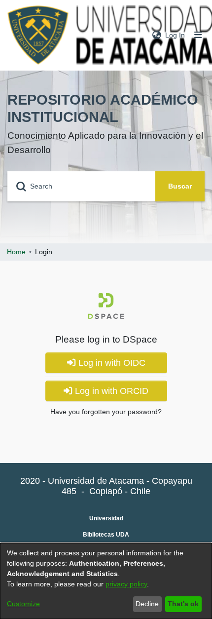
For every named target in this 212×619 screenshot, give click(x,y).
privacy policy (126, 584)
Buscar (180, 186)
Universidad (106, 518)
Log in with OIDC (110, 363)
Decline (147, 604)
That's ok (183, 604)
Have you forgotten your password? (106, 412)
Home (16, 252)
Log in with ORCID (110, 391)
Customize (23, 604)
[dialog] (106, 581)
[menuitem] (156, 35)
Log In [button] (175, 35)
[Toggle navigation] (198, 35)
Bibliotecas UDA (106, 534)
